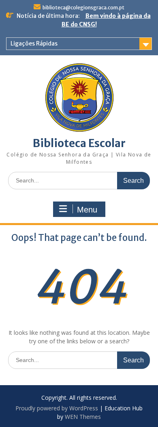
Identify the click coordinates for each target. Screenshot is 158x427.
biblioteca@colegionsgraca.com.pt (83, 7)
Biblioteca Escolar (79, 143)
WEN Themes (83, 416)
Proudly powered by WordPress (56, 408)
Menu (87, 209)
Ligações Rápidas (34, 43)
